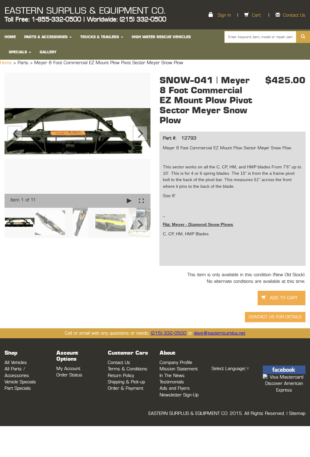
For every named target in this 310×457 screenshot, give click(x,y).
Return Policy (121, 375)
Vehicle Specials (20, 382)
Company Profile (176, 362)
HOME (10, 37)
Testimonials (172, 382)
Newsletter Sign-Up (179, 395)
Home (6, 63)
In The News (172, 375)
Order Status (69, 375)
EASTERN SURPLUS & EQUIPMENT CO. (85, 10)
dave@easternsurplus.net (219, 333)
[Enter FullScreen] (141, 200)
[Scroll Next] (140, 224)
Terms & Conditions (127, 369)
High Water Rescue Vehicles (161, 37)
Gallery (48, 52)
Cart (256, 15)
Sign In (224, 15)
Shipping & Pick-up (126, 382)
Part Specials (18, 388)
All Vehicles (16, 362)
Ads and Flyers (175, 388)
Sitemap (297, 413)
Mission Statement (179, 369)
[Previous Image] (15, 133)
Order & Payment (125, 388)
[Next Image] (140, 133)
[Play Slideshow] (129, 200)
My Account (68, 368)
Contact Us (294, 15)
